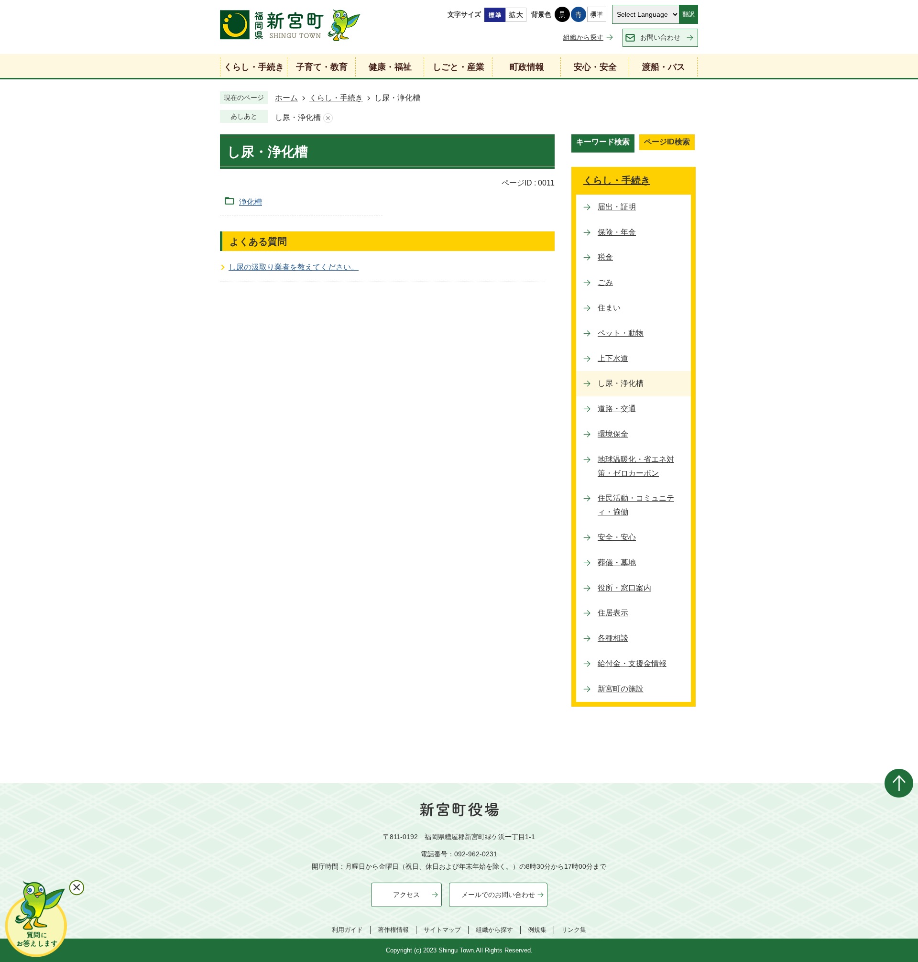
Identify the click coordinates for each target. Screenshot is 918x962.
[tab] (602, 143)
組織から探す (583, 37)
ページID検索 (667, 142)
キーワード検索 (603, 142)
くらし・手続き (336, 98)
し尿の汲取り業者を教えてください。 (294, 267)
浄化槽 (250, 202)
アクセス (406, 894)
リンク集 (573, 929)
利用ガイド (347, 929)
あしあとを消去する (328, 118)
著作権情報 (393, 929)
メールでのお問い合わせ (498, 894)
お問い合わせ (660, 37)
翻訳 (688, 14)
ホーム (286, 98)
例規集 (537, 929)
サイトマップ (442, 929)
